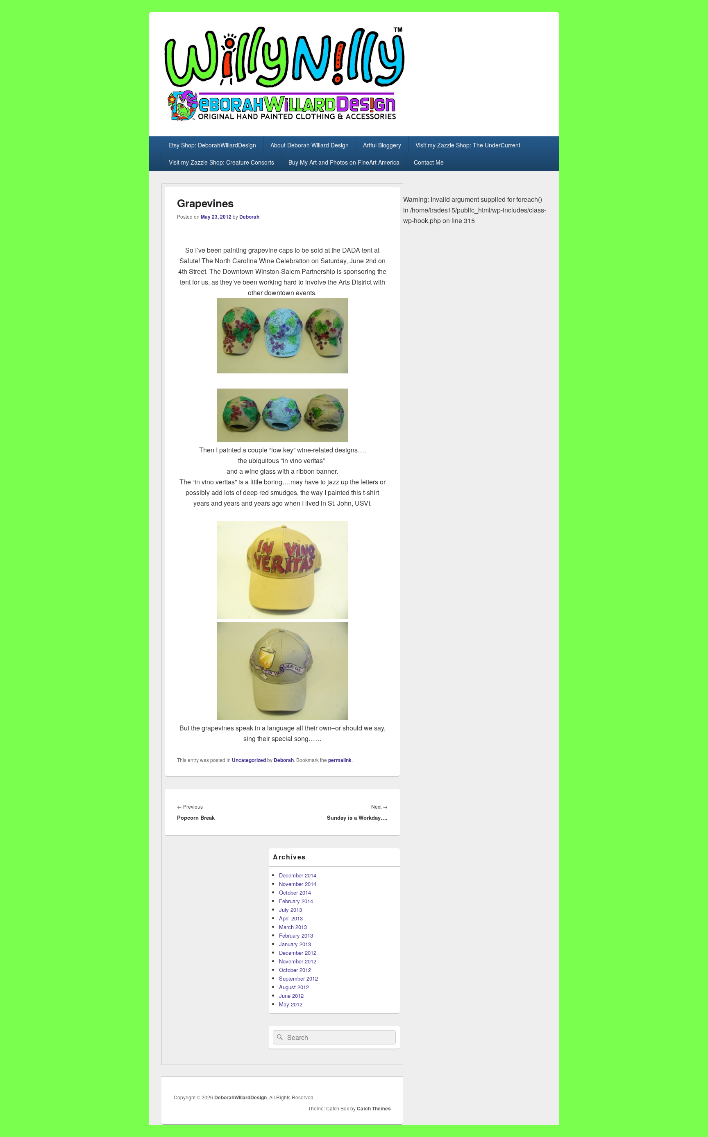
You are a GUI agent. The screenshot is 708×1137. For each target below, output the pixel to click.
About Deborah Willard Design (309, 145)
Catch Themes (374, 1108)
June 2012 (291, 995)
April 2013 (291, 918)
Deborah (249, 216)
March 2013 (293, 927)
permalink (340, 760)
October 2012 (295, 970)
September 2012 (298, 978)
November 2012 (297, 961)
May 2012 (290, 1004)
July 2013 (290, 909)
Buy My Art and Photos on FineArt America (343, 162)
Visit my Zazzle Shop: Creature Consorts (221, 162)
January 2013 (295, 944)
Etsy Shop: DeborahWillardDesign (212, 145)
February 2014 (296, 901)
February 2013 (296, 935)
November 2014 (297, 884)
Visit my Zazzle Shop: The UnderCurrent (467, 145)
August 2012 (294, 987)
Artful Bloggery (382, 145)
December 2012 (297, 952)
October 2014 (295, 892)
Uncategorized (249, 760)
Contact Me (429, 162)
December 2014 (297, 875)
